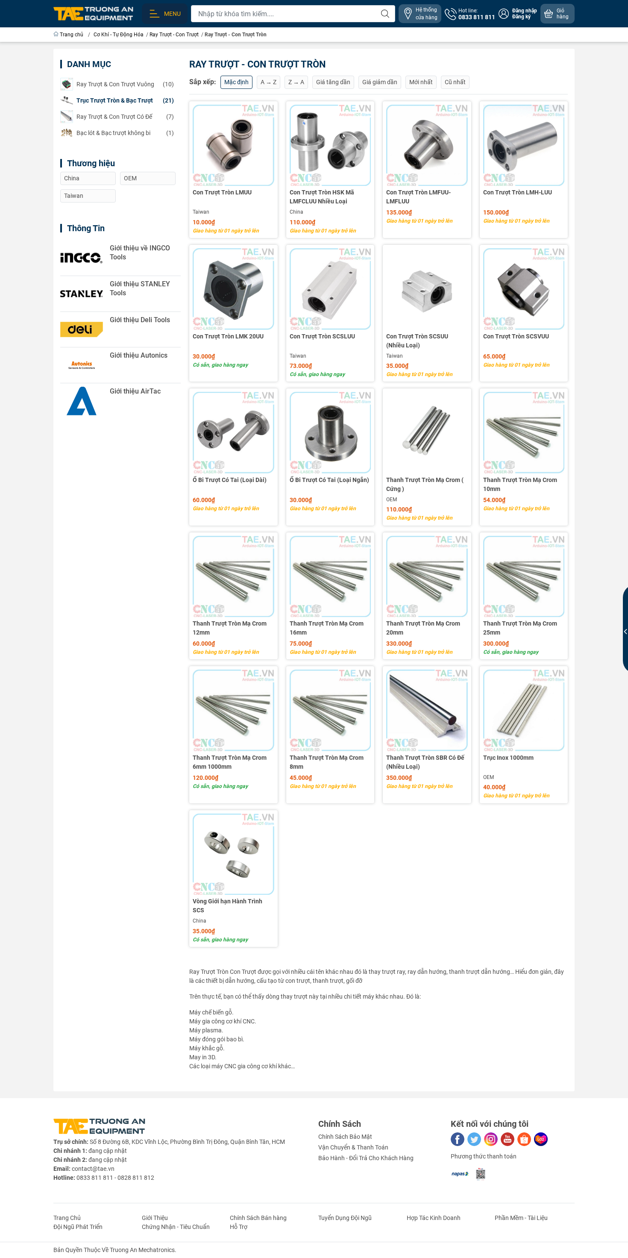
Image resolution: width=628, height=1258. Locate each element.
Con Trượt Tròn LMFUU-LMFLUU (418, 197)
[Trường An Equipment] (93, 13)
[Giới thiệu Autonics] (81, 365)
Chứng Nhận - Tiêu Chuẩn (176, 1226)
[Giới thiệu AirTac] (81, 401)
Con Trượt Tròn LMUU (222, 192)
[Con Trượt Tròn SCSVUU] (524, 289)
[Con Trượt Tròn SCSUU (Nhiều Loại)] (427, 289)
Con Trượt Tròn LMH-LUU (517, 192)
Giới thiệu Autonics (138, 355)
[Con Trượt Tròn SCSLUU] (330, 289)
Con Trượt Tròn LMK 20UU (228, 336)
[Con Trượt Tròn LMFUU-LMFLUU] (427, 145)
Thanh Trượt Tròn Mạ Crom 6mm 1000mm (230, 762)
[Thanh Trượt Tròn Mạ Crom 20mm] (427, 576)
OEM (391, 500)
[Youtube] (507, 1139)
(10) (125, 84)
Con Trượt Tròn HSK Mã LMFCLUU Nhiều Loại (322, 197)
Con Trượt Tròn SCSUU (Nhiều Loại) (417, 341)
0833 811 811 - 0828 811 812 (115, 1177)
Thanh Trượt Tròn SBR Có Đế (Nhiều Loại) (425, 762)
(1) (125, 132)
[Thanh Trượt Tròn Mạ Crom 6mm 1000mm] (233, 710)
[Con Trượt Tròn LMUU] (233, 145)
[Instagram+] (491, 1139)
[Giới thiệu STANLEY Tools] (81, 293)
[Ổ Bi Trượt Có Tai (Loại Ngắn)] (330, 432)
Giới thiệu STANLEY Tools (140, 288)
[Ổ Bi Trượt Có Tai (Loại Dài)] (233, 432)
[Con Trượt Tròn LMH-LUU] (524, 145)
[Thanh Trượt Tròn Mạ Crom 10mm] (524, 432)
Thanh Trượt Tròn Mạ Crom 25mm (520, 628)
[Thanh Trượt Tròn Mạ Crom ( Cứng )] (427, 432)
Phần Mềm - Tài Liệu (521, 1217)
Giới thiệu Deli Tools (140, 320)
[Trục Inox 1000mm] (524, 710)
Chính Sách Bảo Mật (345, 1136)
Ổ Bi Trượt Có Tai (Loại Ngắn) (329, 479)
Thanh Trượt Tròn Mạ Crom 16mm (327, 628)
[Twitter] (474, 1139)
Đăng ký (521, 17)
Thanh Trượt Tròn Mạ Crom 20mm (423, 628)
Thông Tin (86, 228)
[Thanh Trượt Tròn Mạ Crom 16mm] (330, 576)
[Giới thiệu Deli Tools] (81, 329)
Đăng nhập (524, 11)
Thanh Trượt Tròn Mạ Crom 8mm (327, 762)
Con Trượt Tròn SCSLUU (322, 336)
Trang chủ (72, 35)
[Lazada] (541, 1139)
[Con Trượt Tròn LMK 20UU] (233, 289)
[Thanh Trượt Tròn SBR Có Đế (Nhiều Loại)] (427, 710)
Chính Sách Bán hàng (258, 1217)
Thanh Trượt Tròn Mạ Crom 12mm (230, 628)
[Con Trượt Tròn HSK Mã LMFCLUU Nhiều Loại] (330, 145)
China (296, 212)
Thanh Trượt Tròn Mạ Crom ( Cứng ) (425, 484)
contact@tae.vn (93, 1168)
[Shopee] (524, 1139)
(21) (125, 100)
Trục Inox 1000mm (508, 757)
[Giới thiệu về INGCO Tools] (81, 258)
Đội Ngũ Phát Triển (78, 1226)
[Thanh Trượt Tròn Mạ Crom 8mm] (330, 710)
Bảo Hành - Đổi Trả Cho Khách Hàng (366, 1158)
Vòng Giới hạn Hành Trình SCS (227, 906)
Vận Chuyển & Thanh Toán (353, 1147)
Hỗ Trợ (238, 1226)
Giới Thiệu (155, 1217)
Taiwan (201, 212)
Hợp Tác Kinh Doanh (434, 1217)
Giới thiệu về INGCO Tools (140, 252)
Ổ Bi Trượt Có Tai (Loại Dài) (230, 479)
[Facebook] (457, 1139)
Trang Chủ (67, 1217)
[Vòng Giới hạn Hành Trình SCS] (233, 854)
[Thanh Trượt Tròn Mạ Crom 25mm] (524, 576)
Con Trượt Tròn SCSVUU (516, 336)
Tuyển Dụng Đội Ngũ (345, 1217)
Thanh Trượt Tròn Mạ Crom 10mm (520, 484)
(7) (125, 116)
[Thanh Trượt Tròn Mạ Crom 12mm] (233, 576)
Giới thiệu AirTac (135, 391)
